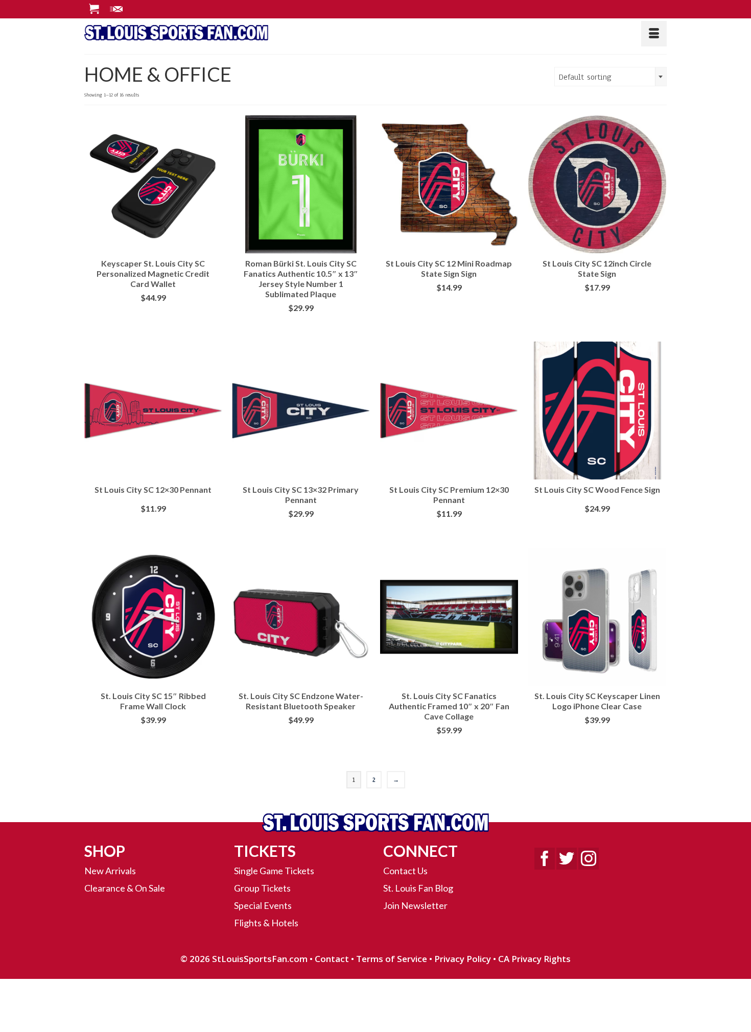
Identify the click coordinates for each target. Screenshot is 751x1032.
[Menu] (654, 33)
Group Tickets (262, 888)
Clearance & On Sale (124, 888)
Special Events (263, 905)
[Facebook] (544, 859)
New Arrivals (110, 870)
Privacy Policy (462, 959)
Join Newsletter (415, 905)
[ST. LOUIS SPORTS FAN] (176, 31)
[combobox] (610, 76)
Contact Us (405, 870)
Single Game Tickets (274, 870)
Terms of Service (391, 959)
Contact (332, 959)
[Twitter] (566, 859)
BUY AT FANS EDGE (153, 314)
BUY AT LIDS (300, 324)
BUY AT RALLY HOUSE (448, 303)
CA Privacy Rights (534, 959)
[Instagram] (588, 859)
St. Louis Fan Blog (418, 888)
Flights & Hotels (266, 922)
